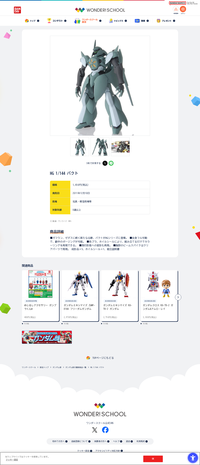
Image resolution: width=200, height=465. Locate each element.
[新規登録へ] (176, 9)
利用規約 (141, 441)
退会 (128, 441)
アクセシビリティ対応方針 (107, 451)
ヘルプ (116, 441)
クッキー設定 (83, 451)
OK (153, 459)
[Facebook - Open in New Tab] (105, 430)
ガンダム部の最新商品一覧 (75, 367)
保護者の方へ (100, 441)
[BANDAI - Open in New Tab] (17, 10)
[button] (178, 297)
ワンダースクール (29, 367)
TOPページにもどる (103, 358)
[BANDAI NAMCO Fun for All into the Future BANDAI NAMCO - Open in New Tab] (183, 3)
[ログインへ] (183, 9)
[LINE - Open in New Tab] (111, 163)
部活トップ (44, 367)
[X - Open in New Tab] (105, 163)
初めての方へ (58, 441)
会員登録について (79, 441)
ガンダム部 (57, 367)
